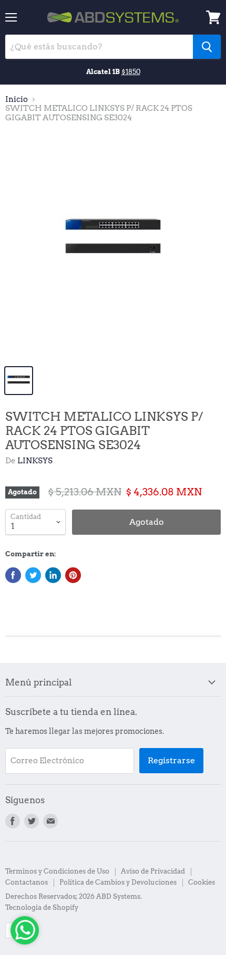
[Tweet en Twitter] (33, 575)
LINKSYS (35, 460)
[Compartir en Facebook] (13, 575)
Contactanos (26, 882)
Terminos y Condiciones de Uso (57, 871)
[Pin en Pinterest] (73, 575)
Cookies (201, 882)
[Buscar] (207, 47)
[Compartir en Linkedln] (53, 575)
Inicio (16, 99)
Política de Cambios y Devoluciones (118, 882)
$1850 (130, 71)
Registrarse (171, 760)
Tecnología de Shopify (41, 907)
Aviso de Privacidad (153, 871)
